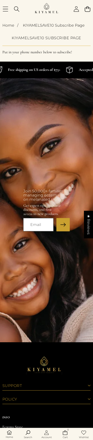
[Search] (16, 9)
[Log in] (76, 9)
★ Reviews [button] (88, 225)
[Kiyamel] (46, 9)
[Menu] (5, 9)
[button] (87, 9)
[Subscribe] (63, 224)
